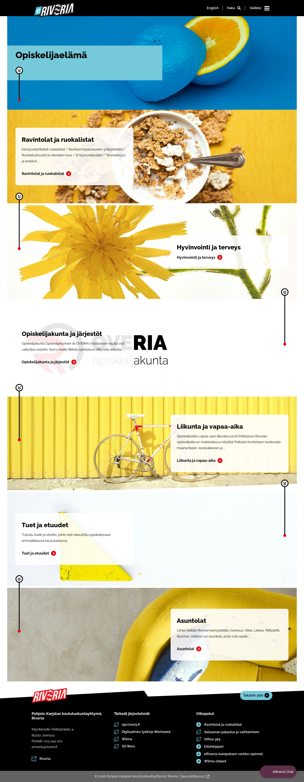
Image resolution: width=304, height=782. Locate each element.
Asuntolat (185, 649)
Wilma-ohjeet (215, 761)
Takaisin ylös (253, 695)
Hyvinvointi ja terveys (196, 257)
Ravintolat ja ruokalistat (43, 173)
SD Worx (128, 746)
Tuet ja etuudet (35, 553)
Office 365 (212, 739)
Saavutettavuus (193, 776)
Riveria (44, 759)
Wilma (127, 739)
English (213, 8)
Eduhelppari (214, 746)
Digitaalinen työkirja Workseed (146, 732)
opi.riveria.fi (131, 725)
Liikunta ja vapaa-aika (196, 460)
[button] (278, 771)
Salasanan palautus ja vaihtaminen (231, 732)
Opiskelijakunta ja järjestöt (45, 362)
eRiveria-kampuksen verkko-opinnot (233, 754)
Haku (231, 8)
